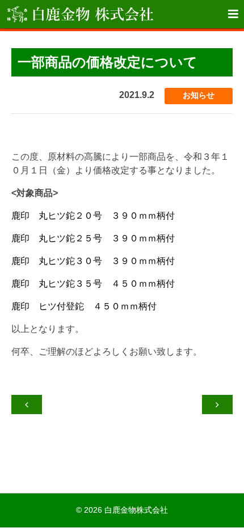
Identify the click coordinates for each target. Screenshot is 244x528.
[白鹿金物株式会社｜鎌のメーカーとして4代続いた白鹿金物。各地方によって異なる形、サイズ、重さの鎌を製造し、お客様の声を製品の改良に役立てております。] (79, 14)
